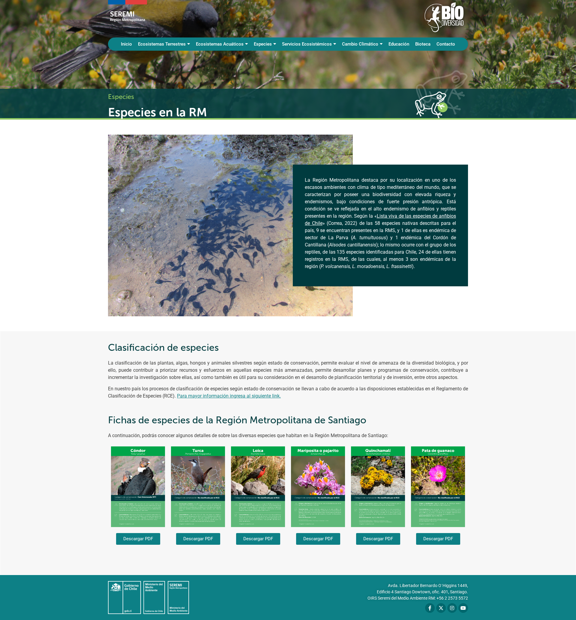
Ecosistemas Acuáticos (220, 44)
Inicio (126, 44)
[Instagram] (452, 608)
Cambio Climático (360, 44)
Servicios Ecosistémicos (307, 44)
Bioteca (422, 44)
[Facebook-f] (430, 608)
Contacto (445, 44)
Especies (263, 44)
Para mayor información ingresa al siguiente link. (229, 396)
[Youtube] (463, 608)
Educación (398, 44)
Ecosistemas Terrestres (162, 44)
